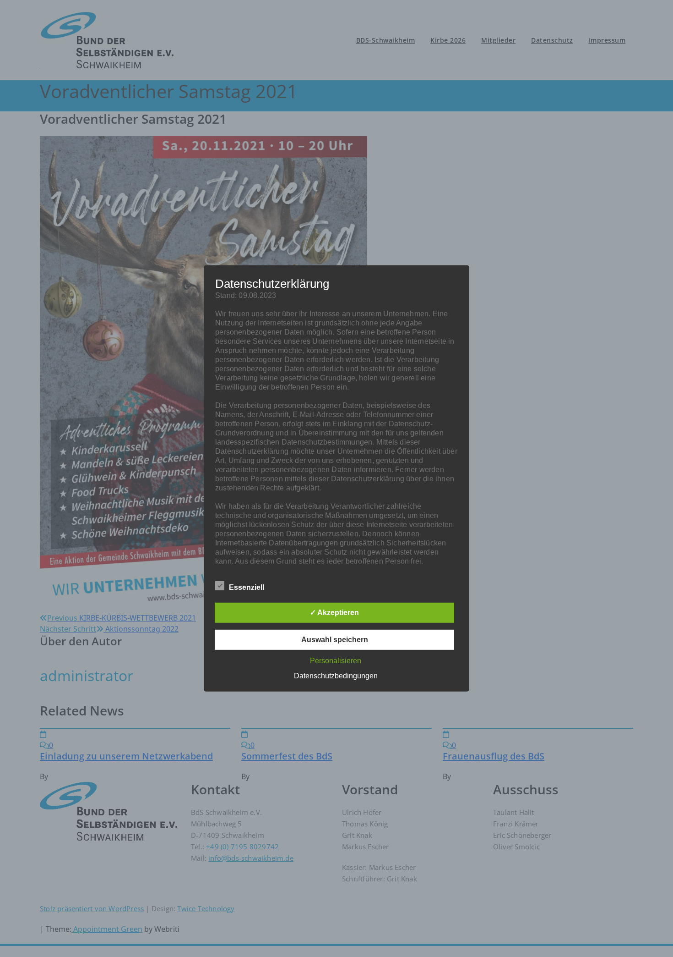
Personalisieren (335, 661)
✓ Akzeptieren (334, 612)
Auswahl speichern (334, 640)
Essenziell (246, 587)
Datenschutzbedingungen (336, 676)
